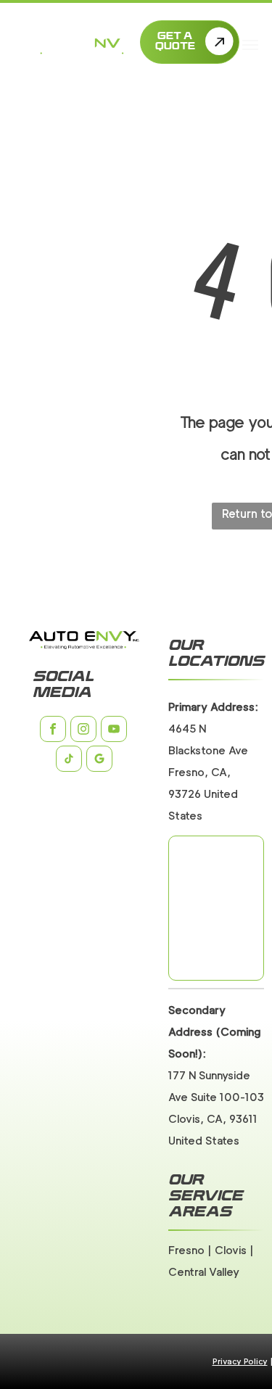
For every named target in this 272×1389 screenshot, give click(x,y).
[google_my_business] (99, 760)
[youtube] (114, 731)
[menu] (250, 44)
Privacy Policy (240, 1361)
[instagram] (83, 731)
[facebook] (53, 731)
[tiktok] (69, 760)
